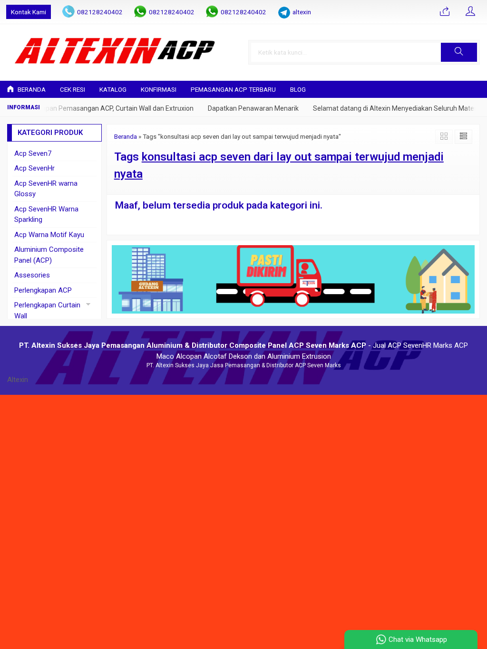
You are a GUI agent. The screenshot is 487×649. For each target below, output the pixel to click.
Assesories (32, 275)
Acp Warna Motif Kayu (49, 234)
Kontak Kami (28, 12)
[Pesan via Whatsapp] (444, 12)
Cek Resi (72, 89)
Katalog (113, 89)
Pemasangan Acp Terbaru (233, 89)
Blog (298, 89)
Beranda (31, 89)
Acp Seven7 (32, 153)
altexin (301, 12)
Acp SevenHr (34, 168)
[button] (459, 52)
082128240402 (100, 12)
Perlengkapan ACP (43, 290)
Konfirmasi (158, 89)
